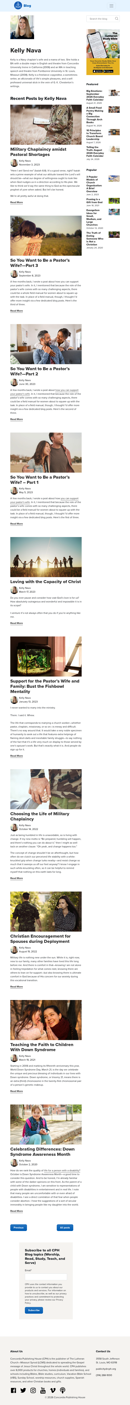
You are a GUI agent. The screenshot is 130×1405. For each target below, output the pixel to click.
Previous (19, 1227)
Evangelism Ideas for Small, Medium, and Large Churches (93, 217)
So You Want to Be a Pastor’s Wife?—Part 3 (40, 263)
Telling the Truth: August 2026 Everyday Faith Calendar (95, 151)
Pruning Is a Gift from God (94, 200)
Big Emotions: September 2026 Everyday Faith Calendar (95, 95)
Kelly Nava (25, 50)
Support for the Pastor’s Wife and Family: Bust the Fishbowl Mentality (44, 686)
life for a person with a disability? (62, 1170)
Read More (16, 202)
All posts (65, 1227)
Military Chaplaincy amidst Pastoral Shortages (38, 152)
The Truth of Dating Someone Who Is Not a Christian (94, 238)
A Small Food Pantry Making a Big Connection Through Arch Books (94, 115)
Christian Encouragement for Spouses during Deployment (40, 939)
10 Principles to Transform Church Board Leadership (94, 135)
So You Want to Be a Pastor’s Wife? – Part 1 (40, 480)
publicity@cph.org (106, 1369)
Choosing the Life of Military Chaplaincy (39, 816)
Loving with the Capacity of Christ (45, 581)
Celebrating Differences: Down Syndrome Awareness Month (42, 1152)
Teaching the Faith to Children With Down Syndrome (41, 1047)
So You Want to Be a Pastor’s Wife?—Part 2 (40, 371)
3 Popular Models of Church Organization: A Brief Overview (94, 184)
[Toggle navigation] (111, 6)
